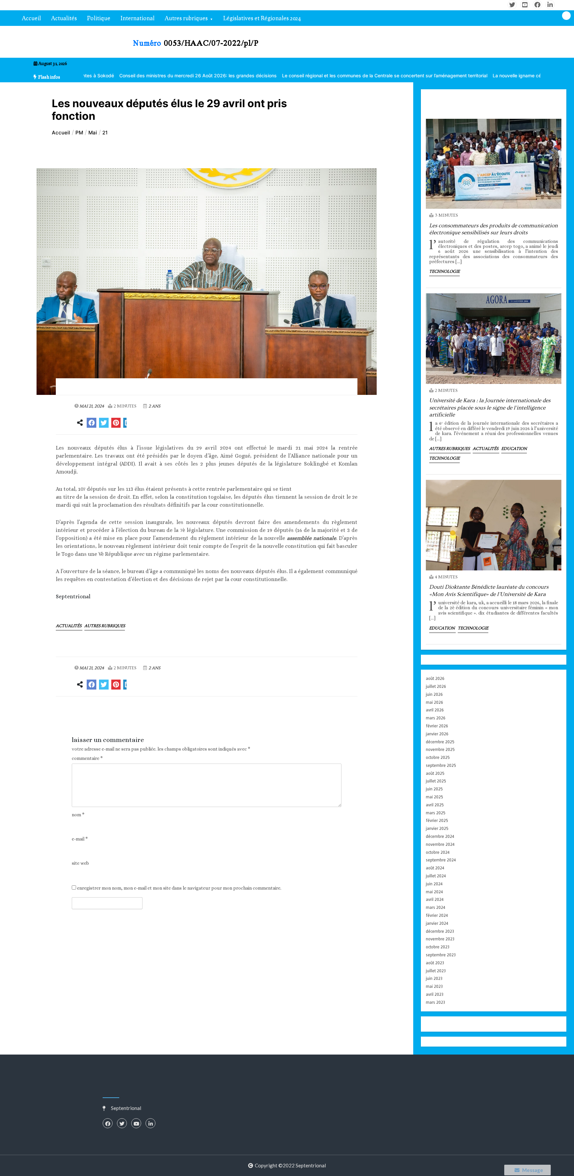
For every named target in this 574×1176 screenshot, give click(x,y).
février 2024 (437, 915)
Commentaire (87, 758)
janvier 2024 (437, 923)
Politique (98, 18)
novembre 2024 (440, 844)
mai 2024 (434, 891)
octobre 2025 (438, 757)
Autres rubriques (186, 18)
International (137, 18)
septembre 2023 (441, 954)
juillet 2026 (436, 686)
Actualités (64, 18)
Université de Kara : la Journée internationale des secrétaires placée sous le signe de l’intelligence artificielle (489, 407)
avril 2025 (435, 804)
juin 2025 (434, 788)
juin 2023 (434, 978)
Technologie (444, 271)
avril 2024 (434, 899)
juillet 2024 (436, 875)
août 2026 (435, 678)
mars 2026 (435, 717)
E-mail (80, 839)
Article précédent (93, 715)
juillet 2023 (436, 970)
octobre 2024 (437, 852)
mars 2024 (435, 907)
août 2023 (435, 962)
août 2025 (435, 773)
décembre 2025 (440, 741)
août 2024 (435, 867)
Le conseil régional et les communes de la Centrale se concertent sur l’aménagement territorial (323, 75)
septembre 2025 (441, 765)
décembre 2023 (440, 931)
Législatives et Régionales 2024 (262, 18)
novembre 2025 (440, 749)
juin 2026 (434, 694)
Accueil (31, 18)
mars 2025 (435, 812)
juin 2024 (434, 883)
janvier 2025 (437, 828)
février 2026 (437, 725)
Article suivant (324, 715)
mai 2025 (434, 796)
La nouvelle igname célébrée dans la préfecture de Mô (490, 75)
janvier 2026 (437, 733)
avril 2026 (435, 709)
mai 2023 (434, 986)
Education (514, 448)
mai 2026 (434, 702)
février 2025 (437, 820)
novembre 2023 (440, 938)
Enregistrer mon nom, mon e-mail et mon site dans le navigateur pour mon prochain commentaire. (179, 888)
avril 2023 (434, 994)
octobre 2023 (437, 946)
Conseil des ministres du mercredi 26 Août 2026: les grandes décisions (136, 75)
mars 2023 (435, 1002)
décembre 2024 (440, 836)
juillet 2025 (436, 780)
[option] (136, 75)
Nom (78, 814)
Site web (80, 863)
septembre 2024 (441, 859)
